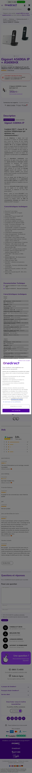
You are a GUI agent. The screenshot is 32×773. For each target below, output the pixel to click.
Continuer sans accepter (24, 360)
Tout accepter (16, 410)
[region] (16, 386)
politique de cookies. (17, 399)
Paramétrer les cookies (16, 406)
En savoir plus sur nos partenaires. (12, 402)
